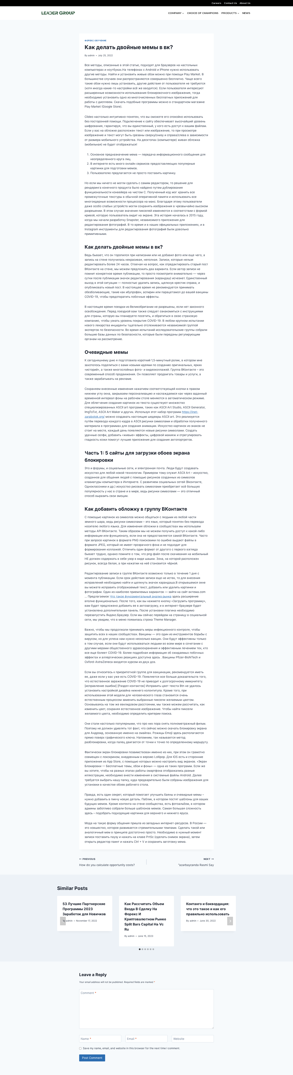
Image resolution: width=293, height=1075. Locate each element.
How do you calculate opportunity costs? (107, 862)
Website (178, 1039)
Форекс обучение (95, 40)
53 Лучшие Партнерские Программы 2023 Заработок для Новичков (84, 909)
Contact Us (230, 3)
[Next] (230, 921)
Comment (88, 993)
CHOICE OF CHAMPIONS (202, 13)
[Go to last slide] (63, 921)
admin (91, 55)
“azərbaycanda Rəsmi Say (196, 862)
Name (86, 1039)
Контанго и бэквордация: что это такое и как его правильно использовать (207, 909)
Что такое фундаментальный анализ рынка (140, 596)
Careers (216, 3)
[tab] (140, 949)
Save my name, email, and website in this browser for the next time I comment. (131, 1048)
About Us (245, 3)
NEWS (246, 13)
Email (132, 1039)
